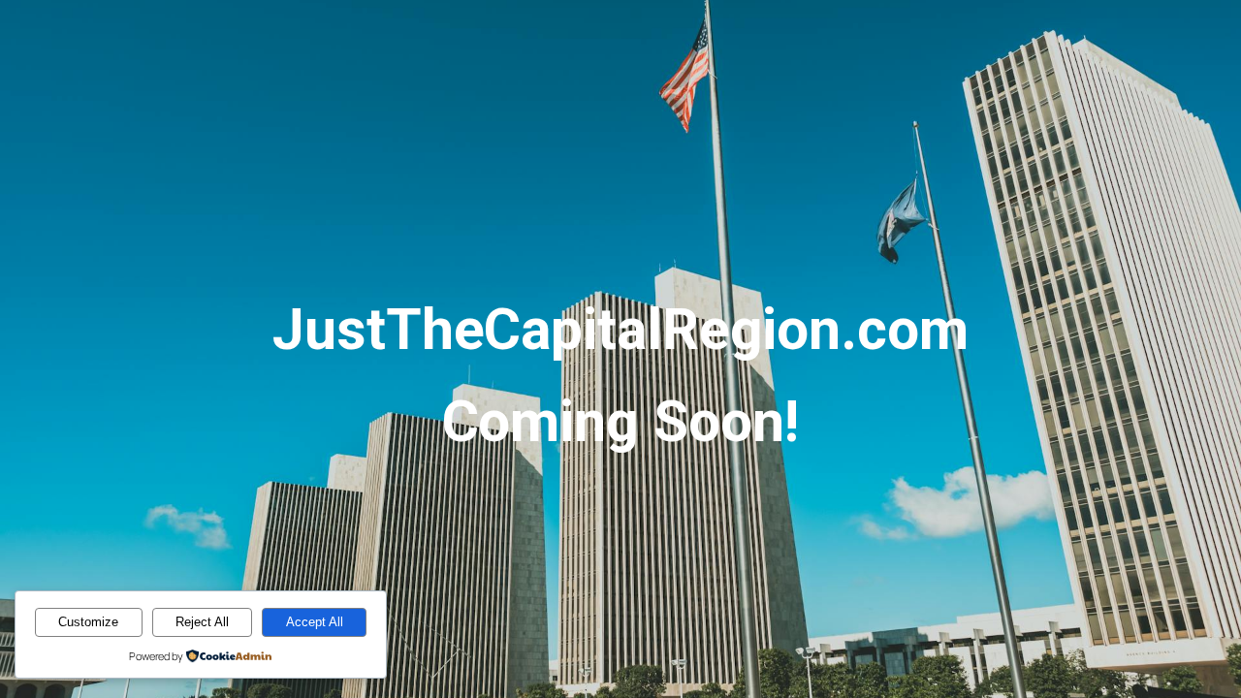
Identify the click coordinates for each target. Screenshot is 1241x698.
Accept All (314, 622)
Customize (88, 622)
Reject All (202, 622)
